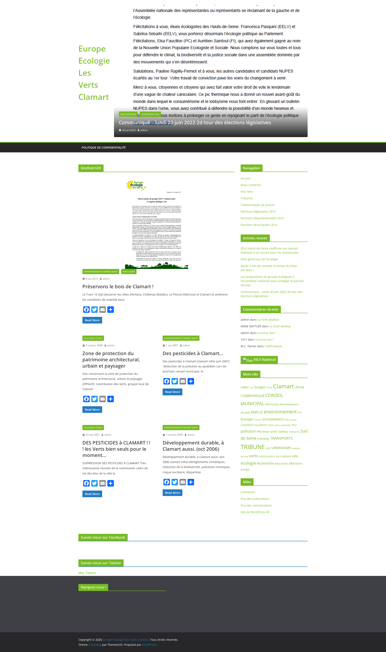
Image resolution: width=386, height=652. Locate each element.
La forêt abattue (268, 251)
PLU (294, 356)
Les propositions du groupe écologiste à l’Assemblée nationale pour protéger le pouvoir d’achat (272, 212)
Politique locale (93, 269)
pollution (248, 362)
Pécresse (263, 363)
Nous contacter (251, 116)
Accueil (245, 110)
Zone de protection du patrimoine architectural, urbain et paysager (111, 290)
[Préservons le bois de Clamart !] (156, 155)
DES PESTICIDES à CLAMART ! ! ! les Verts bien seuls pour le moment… (116, 380)
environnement (280, 343)
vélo (295, 387)
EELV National (264, 290)
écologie (248, 394)
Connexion (248, 423)
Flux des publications (255, 430)
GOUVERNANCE (273, 350)
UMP (268, 379)
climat (299, 318)
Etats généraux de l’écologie (259, 190)
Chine (269, 318)
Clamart (283, 317)
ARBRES (245, 318)
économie (265, 394)
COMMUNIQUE (252, 327)
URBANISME (281, 379)
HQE (286, 350)
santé (273, 363)
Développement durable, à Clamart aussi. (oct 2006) (193, 376)
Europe (247, 350)
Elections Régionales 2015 (258, 143)
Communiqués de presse (257, 136)
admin (106, 210)
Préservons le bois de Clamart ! (117, 217)
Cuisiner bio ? (267, 264)
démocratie (272, 335)
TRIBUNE (253, 378)
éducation (281, 395)
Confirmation (273, 277)
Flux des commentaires (256, 437)
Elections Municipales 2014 (259, 156)
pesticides (286, 356)
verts (253, 387)
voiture (286, 388)
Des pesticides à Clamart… (193, 284)
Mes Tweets (87, 573)
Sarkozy (283, 363)
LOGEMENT (247, 356)
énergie (245, 400)
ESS (300, 344)
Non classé (129, 202)
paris (277, 356)
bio (252, 318)
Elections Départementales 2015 (262, 149)
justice (293, 350)
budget (260, 318)
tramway (263, 370)
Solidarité (294, 363)
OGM (270, 356)
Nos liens (247, 123)
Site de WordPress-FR (255, 443)
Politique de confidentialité (104, 79)
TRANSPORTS (281, 369)
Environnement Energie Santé (101, 202)
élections (296, 394)
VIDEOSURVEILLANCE (270, 387)
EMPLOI (257, 343)
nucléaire (261, 356)
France (257, 350)
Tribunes (247, 129)
